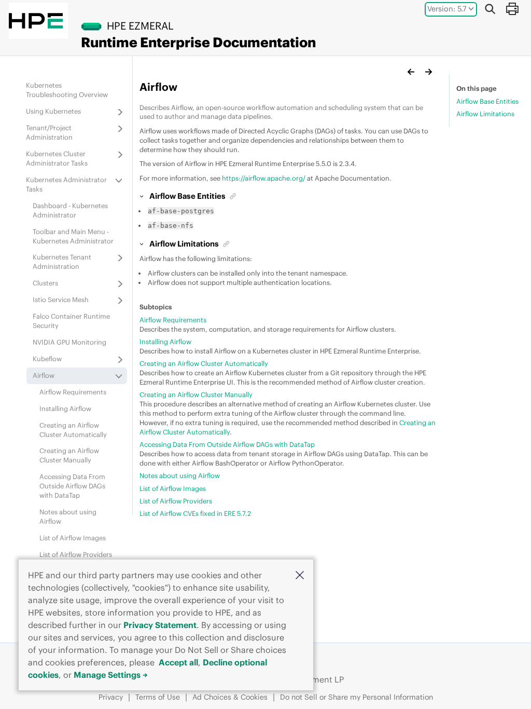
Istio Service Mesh (61, 299)
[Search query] (490, 9)
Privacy (111, 697)
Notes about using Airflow (179, 475)
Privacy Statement (160, 625)
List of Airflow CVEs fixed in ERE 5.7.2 (195, 513)
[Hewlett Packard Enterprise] (36, 21)
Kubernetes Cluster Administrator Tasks (57, 158)
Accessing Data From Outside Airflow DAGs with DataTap (72, 485)
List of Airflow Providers (75, 554)
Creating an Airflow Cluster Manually (69, 455)
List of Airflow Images (72, 538)
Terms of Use (157, 697)
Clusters (45, 283)
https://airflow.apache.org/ (263, 178)
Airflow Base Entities (487, 101)
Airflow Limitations (485, 114)
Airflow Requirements (72, 392)
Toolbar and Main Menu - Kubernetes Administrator (73, 236)
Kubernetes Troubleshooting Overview (67, 90)
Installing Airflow (65, 408)
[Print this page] (512, 9)
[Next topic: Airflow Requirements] (428, 71)
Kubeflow (47, 358)
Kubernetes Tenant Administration (62, 261)
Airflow (43, 375)
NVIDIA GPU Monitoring (69, 342)
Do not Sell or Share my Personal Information (356, 697)
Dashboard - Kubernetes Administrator (70, 210)
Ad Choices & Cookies (230, 697)
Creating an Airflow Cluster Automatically (73, 430)
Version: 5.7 (447, 8)
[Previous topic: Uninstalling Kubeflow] (411, 71)
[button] (300, 574)
